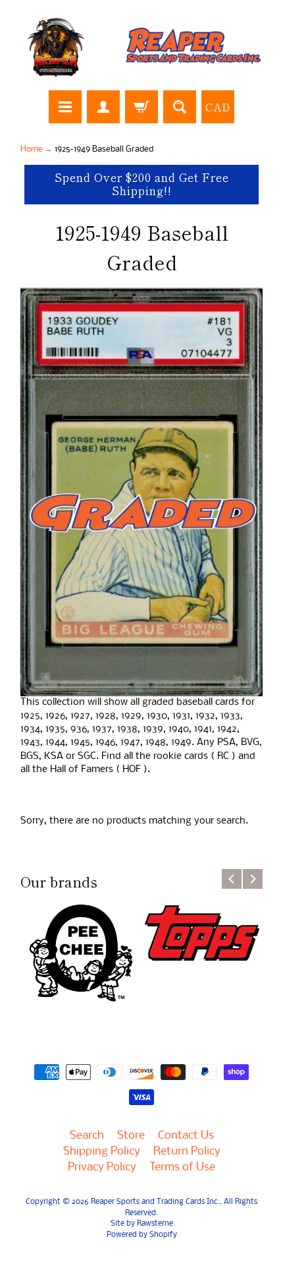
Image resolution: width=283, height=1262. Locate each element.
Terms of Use (182, 1167)
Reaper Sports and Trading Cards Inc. (155, 1202)
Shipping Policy (101, 1151)
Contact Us (186, 1135)
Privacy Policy (102, 1167)
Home (31, 149)
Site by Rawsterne (142, 1224)
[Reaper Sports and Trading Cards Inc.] (141, 47)
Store (131, 1135)
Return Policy (186, 1151)
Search (87, 1135)
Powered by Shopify (142, 1235)
